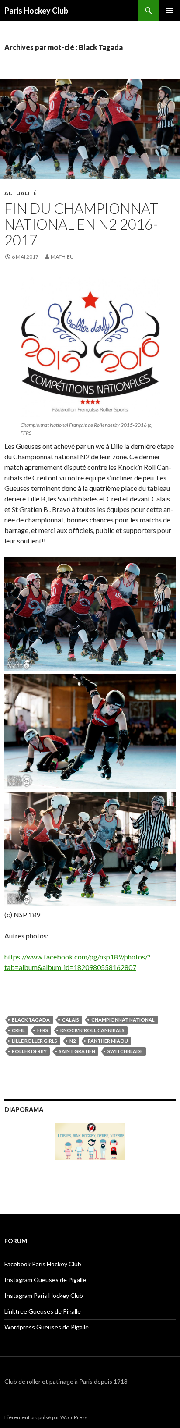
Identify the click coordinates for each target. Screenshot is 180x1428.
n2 (72, 1041)
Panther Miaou (108, 1041)
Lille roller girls (34, 1041)
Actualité (20, 193)
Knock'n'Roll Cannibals (92, 1030)
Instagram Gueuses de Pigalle (45, 1279)
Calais (70, 1020)
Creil (18, 1030)
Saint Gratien (77, 1051)
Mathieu (62, 256)
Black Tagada (31, 1020)
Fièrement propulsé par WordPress (45, 1417)
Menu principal (169, 10)
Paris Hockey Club (36, 10)
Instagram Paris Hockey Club (43, 1295)
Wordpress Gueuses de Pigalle (46, 1327)
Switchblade (125, 1051)
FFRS (42, 1030)
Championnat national (123, 1020)
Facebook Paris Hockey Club (42, 1264)
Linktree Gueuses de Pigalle (42, 1311)
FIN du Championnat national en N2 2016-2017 (81, 224)
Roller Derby (29, 1051)
